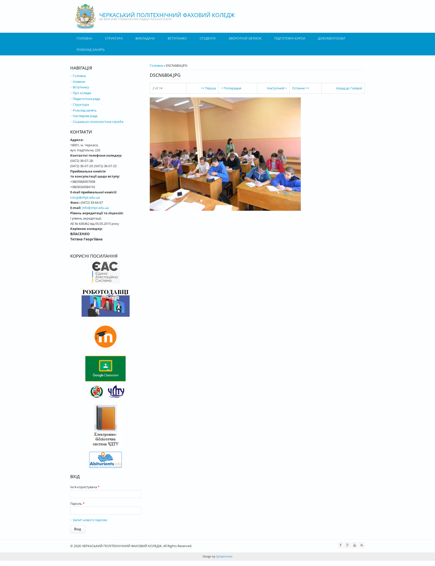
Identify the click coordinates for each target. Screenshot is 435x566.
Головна (84, 38)
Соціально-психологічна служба (98, 121)
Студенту (208, 38)
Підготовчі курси (289, 38)
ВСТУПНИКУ (177, 38)
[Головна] (85, 16)
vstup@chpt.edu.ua (85, 197)
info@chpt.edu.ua (95, 207)
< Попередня (231, 88)
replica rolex (124, 563)
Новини (79, 81)
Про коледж (82, 93)
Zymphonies (223, 556)
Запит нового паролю (90, 520)
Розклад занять (91, 49)
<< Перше (208, 88)
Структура (114, 38)
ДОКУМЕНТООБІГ (332, 38)
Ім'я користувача (84, 487)
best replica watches (60, 563)
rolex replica (9, 563)
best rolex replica (31, 563)
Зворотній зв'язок (245, 38)
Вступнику (81, 87)
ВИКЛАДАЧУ (145, 38)
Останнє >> (300, 88)
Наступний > (277, 88)
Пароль (77, 503)
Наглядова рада (85, 116)
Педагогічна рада (86, 98)
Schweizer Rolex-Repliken (95, 563)
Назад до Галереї (349, 88)
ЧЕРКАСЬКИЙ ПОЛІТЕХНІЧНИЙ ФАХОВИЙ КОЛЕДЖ (167, 15)
